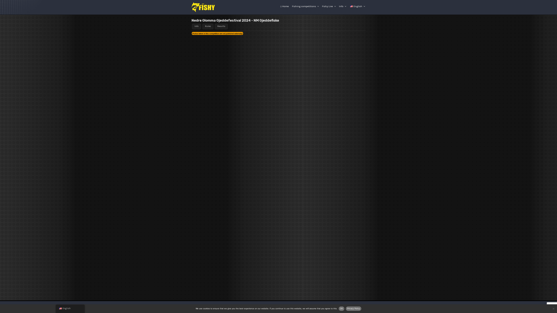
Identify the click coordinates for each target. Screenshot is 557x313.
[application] (317, 6)
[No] (553, 308)
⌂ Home (284, 6)
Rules (208, 26)
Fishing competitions (304, 6)
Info (341, 6)
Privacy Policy (353, 308)
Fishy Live (327, 6)
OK (341, 308)
